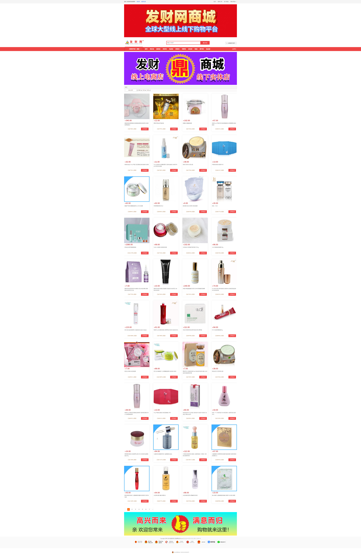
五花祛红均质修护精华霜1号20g (191, 247)
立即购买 (144, 129)
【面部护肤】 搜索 (133, 49)
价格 (144, 90)
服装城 (158, 49)
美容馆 (165, 49)
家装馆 (177, 49)
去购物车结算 (231, 43)
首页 (215, 1)
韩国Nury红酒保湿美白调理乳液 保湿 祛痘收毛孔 (166, 330)
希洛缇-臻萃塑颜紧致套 (130, 247)
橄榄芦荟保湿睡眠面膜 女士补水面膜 (134, 206)
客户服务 (226, 1)
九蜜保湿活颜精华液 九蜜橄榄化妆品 (163, 454)
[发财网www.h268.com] (137, 43)
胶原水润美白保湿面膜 (130, 371)
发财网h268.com (179, 538)
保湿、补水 (215, 206)
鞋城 (196, 49)
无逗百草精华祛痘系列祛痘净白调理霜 (192, 330)
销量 (139, 90)
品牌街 (234, 49)
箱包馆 (190, 49)
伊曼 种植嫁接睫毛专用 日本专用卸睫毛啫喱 (194, 288)
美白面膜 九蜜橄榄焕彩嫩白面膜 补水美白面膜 (223, 495)
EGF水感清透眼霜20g (217, 330)
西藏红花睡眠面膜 (187, 123)
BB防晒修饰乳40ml (158, 206)
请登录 (138, 1)
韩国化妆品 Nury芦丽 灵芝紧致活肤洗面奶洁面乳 (137, 164)
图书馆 (202, 49)
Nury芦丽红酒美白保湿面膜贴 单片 (162, 412)
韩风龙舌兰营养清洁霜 (217, 371)
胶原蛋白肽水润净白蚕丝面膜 (190, 206)
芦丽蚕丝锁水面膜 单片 (218, 164)
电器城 (171, 49)
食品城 (208, 49)
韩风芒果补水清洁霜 (188, 164)
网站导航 (233, 1)
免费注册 (143, 1)
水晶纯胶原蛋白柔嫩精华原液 (190, 495)
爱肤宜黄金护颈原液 (159, 123)
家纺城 (152, 49)
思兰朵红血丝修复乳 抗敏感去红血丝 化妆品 (136, 330)
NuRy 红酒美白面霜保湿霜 (160, 247)
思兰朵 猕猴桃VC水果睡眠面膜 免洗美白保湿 (165, 371)
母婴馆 (184, 49)
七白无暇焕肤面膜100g (217, 247)
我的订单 (220, 1)
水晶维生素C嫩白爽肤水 (160, 495)
